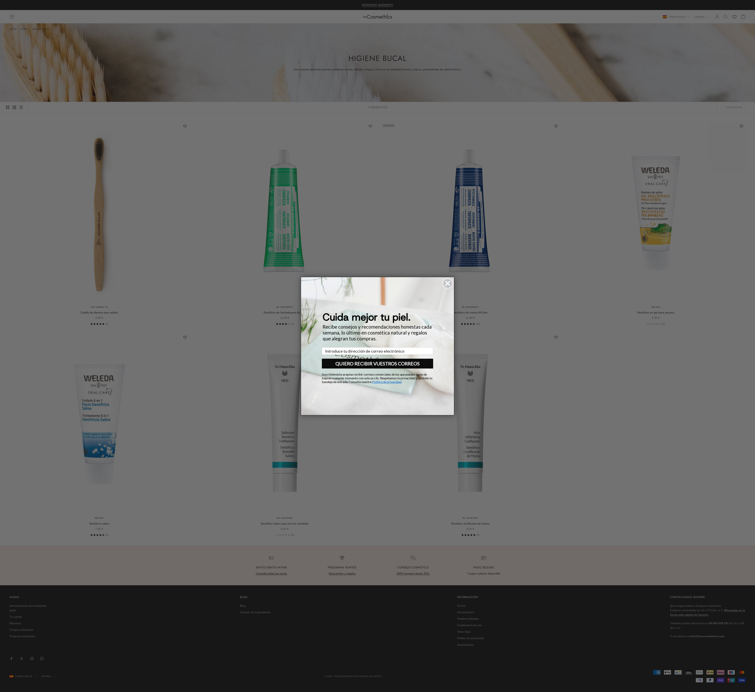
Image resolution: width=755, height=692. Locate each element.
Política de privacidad (386, 382)
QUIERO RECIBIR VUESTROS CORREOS (377, 363)
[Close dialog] (448, 283)
